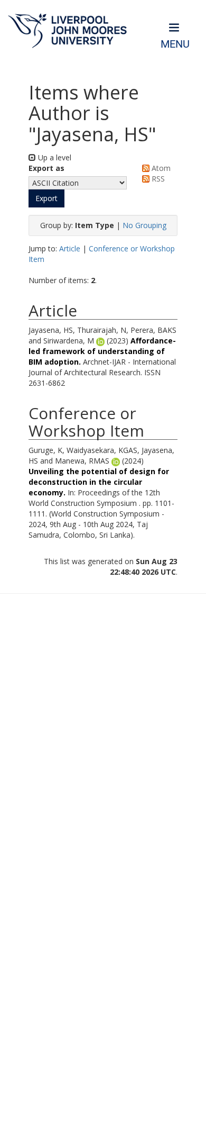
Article (69, 248)
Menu (175, 44)
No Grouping (144, 225)
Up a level (53, 157)
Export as (46, 168)
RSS (157, 179)
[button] (46, 198)
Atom (160, 168)
